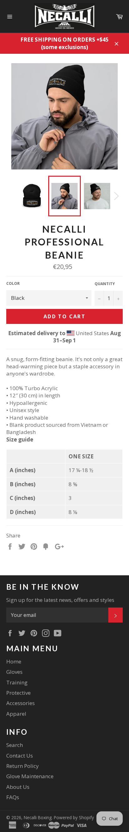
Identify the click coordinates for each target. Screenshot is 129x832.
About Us (17, 786)
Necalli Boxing (38, 817)
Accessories (20, 703)
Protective (18, 692)
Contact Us (19, 755)
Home (13, 661)
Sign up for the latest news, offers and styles (60, 599)
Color (13, 283)
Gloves (14, 671)
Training (17, 682)
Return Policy (22, 765)
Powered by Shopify (74, 817)
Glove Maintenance (30, 776)
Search (14, 745)
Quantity (105, 283)
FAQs (12, 797)
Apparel (16, 713)
